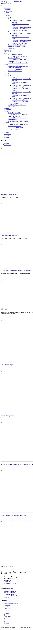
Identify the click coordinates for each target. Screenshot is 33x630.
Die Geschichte (12, 45)
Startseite (7, 143)
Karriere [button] (6, 111)
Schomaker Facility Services (12, 596)
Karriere (6, 53)
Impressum (7, 9)
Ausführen (7, 607)
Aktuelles (7, 15)
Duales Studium (13, 56)
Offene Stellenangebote (15, 59)
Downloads (7, 8)
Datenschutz (8, 11)
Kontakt (6, 12)
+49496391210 (8, 581)
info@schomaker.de (10, 583)
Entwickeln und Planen (11, 603)
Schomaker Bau (16, 27)
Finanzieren (7, 605)
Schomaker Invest (17, 24)
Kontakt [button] (6, 122)
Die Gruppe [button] (7, 75)
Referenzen (7, 51)
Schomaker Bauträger (18, 20)
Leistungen (7, 50)
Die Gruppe (7, 17)
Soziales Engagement (14, 46)
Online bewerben (13, 63)
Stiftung (6, 597)
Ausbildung (11, 54)
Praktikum (11, 58)
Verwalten (7, 608)
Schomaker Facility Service (20, 28)
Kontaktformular (13, 66)
